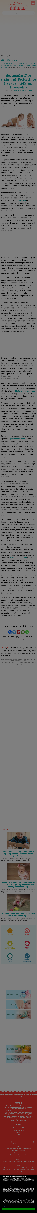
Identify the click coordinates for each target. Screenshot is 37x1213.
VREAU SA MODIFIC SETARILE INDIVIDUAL (18, 1211)
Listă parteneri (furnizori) (7, 1206)
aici (16, 1190)
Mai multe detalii (25, 1182)
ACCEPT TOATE (18, 1209)
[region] (18, 1194)
